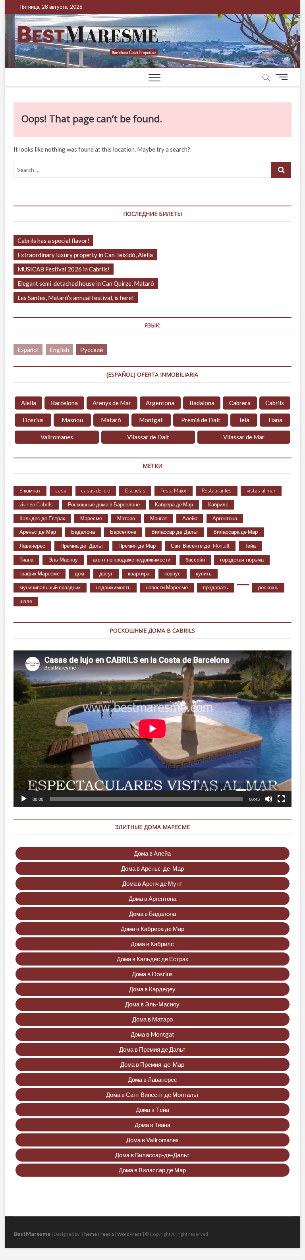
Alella (28, 402)
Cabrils (274, 402)
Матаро (126, 518)
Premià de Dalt (200, 419)
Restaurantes (217, 490)
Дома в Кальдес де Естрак (152, 958)
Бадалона (83, 532)
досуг (106, 573)
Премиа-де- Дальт (81, 545)
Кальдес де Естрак (42, 518)
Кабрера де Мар (174, 504)
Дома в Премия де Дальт (152, 1049)
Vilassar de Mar (243, 437)
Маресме (91, 518)
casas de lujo (95, 490)
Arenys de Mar (112, 402)
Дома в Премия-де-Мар (152, 1064)
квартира (138, 573)
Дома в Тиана (152, 1124)
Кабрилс (218, 504)
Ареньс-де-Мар (37, 532)
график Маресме (39, 573)
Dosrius (33, 419)
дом (79, 573)
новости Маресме (167, 587)
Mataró (111, 419)
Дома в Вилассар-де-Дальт (152, 1154)
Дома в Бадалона (152, 913)
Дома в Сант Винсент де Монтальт (152, 1094)
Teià (243, 419)
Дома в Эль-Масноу (152, 1004)
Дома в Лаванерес (152, 1079)
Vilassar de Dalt (148, 437)
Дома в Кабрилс (152, 943)
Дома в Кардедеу (152, 989)
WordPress (129, 1234)
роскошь (268, 587)
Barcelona (64, 402)
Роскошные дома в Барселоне (104, 504)
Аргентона (224, 518)
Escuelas (135, 490)
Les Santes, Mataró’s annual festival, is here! (75, 297)
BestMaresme (32, 1233)
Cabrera (240, 402)
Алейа (189, 518)
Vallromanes (57, 437)
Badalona (201, 402)
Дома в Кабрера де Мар (152, 928)
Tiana (274, 419)
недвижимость (113, 587)
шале (25, 601)
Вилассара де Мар (235, 532)
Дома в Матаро (152, 1019)
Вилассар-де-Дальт (174, 532)
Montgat (151, 419)
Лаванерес (32, 545)
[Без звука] (268, 799)
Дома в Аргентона (152, 898)
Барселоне (123, 532)
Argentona (160, 402)
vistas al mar (261, 490)
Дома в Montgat (152, 1034)
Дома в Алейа (152, 853)
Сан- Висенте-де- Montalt (200, 545)
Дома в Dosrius (152, 973)
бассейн (195, 559)
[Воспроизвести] (24, 799)
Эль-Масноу (63, 559)
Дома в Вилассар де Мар (152, 1169)
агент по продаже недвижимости (131, 559)
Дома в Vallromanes (152, 1139)
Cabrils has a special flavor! (53, 240)
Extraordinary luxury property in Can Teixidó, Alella (85, 254)
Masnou (72, 419)
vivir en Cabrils (36, 504)
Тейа (250, 545)
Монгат (158, 518)
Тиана (26, 559)
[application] (152, 728)
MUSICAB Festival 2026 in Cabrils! (63, 269)
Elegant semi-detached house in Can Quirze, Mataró (85, 283)
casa (61, 490)
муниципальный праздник (50, 587)
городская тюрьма (242, 559)
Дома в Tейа (152, 1109)
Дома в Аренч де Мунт (152, 883)
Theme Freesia (97, 1234)
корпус (172, 573)
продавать (215, 587)
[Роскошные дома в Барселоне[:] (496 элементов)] (243, 584)
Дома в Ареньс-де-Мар (152, 868)
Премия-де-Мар (137, 545)
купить (204, 573)
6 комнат (30, 490)
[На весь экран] (281, 799)
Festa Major (173, 490)
